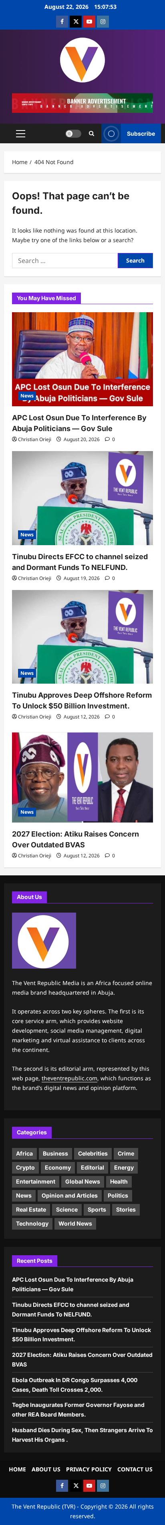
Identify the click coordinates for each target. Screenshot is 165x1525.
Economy (58, 1167)
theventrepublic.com (69, 1078)
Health (119, 1181)
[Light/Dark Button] (73, 134)
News (27, 395)
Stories (126, 1209)
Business (55, 1153)
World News (75, 1223)
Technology (32, 1223)
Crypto (25, 1167)
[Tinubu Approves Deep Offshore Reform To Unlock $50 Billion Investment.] (82, 637)
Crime (126, 1153)
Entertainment (35, 1181)
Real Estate (31, 1209)
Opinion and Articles (70, 1195)
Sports (97, 1209)
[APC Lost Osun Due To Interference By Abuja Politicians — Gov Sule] (82, 359)
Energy (124, 1167)
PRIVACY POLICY (89, 1469)
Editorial (92, 1167)
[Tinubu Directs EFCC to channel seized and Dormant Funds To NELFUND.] (82, 498)
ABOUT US (46, 1469)
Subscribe (141, 133)
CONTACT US (135, 1469)
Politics (118, 1195)
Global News (82, 1181)
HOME (17, 1469)
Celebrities (93, 1153)
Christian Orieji (34, 439)
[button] (20, 133)
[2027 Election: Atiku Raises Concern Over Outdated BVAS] (82, 775)
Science (67, 1209)
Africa (24, 1153)
